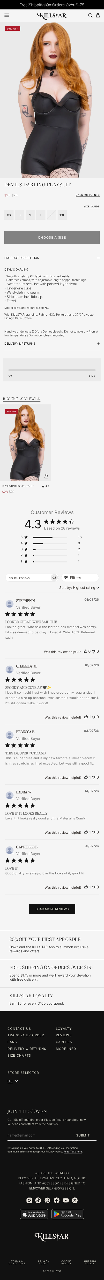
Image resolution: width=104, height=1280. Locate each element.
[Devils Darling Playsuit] (25, 442)
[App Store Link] (34, 1214)
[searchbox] (28, 577)
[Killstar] (52, 1237)
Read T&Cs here (73, 1151)
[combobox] (78, 587)
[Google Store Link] (68, 1214)
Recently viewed (22, 399)
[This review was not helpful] (93, 651)
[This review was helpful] (85, 651)
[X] (75, 1200)
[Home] (52, 15)
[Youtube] (66, 1200)
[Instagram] (29, 1200)
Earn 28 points (88, 195)
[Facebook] (56, 1200)
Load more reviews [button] (52, 909)
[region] (51, 538)
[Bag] (98, 15)
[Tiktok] (38, 1200)
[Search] (90, 15)
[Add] (46, 476)
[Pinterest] (47, 1200)
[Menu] (7, 15)
